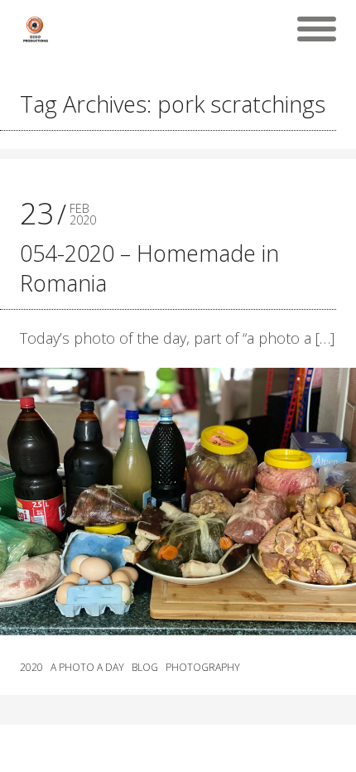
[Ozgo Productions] (35, 29)
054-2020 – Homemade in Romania (149, 268)
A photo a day (87, 668)
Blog (145, 668)
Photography (203, 668)
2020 (31, 668)
